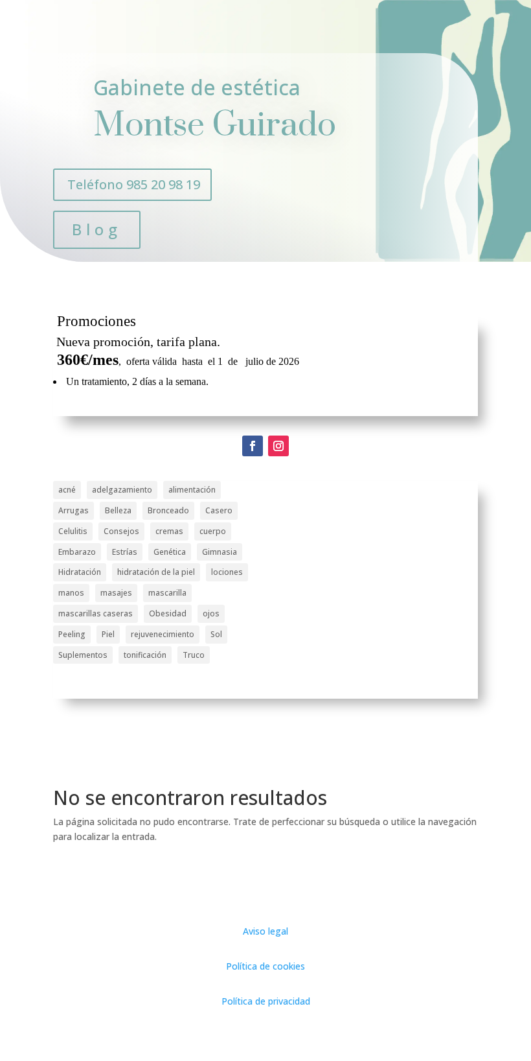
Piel (108, 634)
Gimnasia (219, 551)
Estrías (124, 551)
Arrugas (73, 510)
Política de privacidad (265, 1001)
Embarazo (77, 551)
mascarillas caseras (95, 613)
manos (71, 592)
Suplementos (82, 654)
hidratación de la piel (156, 571)
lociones (227, 571)
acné (67, 489)
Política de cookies (265, 966)
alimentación (192, 489)
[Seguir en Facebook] (252, 446)
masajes (116, 592)
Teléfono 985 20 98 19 (133, 184)
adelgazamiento (122, 489)
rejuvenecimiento (162, 634)
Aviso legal (265, 931)
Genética (169, 551)
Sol (216, 634)
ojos (211, 613)
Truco (194, 654)
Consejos (121, 531)
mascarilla (167, 592)
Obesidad (167, 613)
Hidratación (79, 571)
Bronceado (168, 510)
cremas (169, 531)
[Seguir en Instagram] (278, 446)
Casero (218, 510)
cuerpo (212, 531)
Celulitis (72, 531)
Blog (97, 229)
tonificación (145, 654)
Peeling (71, 634)
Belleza (118, 510)
